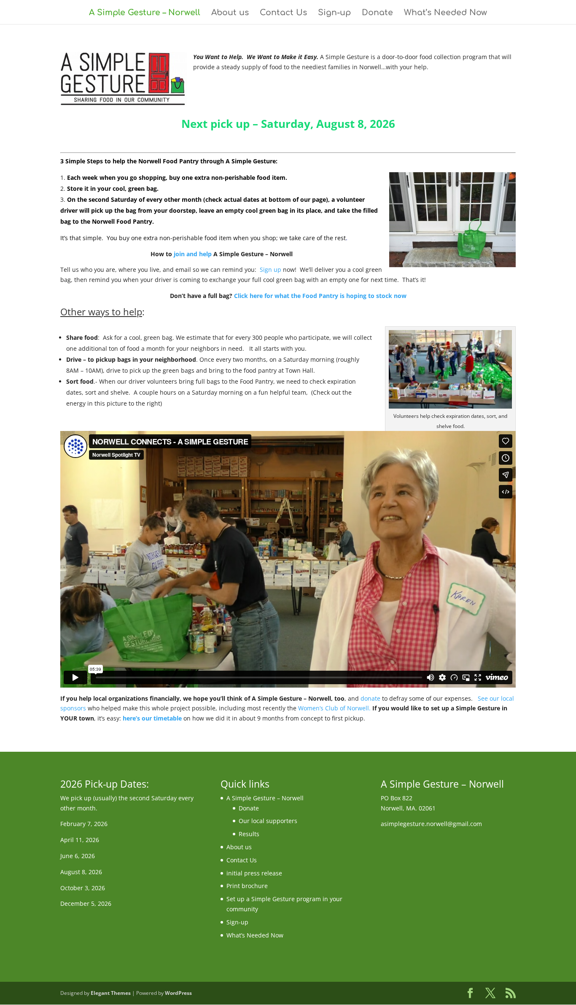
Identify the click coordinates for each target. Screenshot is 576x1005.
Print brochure (247, 886)
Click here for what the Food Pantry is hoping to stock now (320, 296)
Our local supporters (268, 821)
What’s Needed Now (445, 13)
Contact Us (283, 13)
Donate (377, 13)
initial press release (254, 873)
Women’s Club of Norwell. (334, 708)
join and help (193, 254)
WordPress (178, 993)
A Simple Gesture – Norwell (144, 13)
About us (230, 13)
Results (249, 834)
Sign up (271, 269)
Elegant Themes (111, 993)
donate (370, 698)
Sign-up (334, 13)
